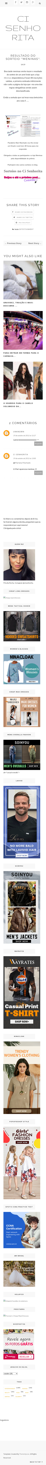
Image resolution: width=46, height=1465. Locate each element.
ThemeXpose (24, 1454)
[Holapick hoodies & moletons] (15, 1301)
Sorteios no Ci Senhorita (23, 171)
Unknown (18, 431)
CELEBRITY (18, 1396)
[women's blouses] (21, 684)
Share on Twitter (25, 217)
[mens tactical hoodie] (21, 641)
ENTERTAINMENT (26, 229)
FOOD (18, 1392)
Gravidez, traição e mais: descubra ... (18, 304)
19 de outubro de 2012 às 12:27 (24, 435)
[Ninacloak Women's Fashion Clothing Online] (21, 1113)
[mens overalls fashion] (21, 769)
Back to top (35, 1462)
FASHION (24, 1388)
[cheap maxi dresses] (21, 726)
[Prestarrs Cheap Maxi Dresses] (16, 1316)
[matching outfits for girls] (21, 1199)
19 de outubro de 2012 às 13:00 (24, 458)
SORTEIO (7, 1396)
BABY (27, 1392)
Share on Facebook (24, 212)
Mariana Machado (23, 463)
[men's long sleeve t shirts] (21, 1028)
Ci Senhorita (23, 28)
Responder (38, 443)
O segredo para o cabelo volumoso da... (18, 404)
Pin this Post (24, 223)
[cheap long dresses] (11, 598)
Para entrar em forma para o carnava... (21, 354)
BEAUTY (7, 1392)
